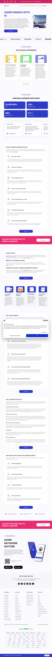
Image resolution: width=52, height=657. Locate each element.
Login (40, 5)
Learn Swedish (6, 606)
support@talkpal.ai (32, 580)
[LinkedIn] (30, 584)
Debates (16, 601)
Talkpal (24, 19)
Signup (37, 5)
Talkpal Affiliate (29, 604)
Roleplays (16, 598)
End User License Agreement (42, 611)
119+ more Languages (7, 619)
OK (37, 335)
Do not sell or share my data (15, 335)
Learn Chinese (6, 611)
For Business (28, 5)
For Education (33, 5)
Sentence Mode (17, 606)
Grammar (16, 595)
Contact (39, 601)
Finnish (20, 19)
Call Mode (16, 604)
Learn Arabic (6, 609)
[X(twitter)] (33, 584)
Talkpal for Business (30, 596)
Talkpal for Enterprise (30, 598)
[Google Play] (18, 567)
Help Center (40, 603)
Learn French (6, 598)
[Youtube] (25, 584)
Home (20, 5)
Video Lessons (17, 613)
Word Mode (17, 608)
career (7, 265)
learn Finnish (15, 151)
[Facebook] (27, 584)
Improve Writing (17, 619)
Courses (16, 596)
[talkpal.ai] (7, 6)
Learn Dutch (6, 604)
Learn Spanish (6, 596)
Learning (23, 5)
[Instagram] (19, 584)
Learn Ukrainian (6, 603)
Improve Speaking (18, 616)
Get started (11, 30)
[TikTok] (22, 584)
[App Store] (8, 567)
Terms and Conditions (41, 608)
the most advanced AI (26, 46)
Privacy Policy (40, 604)
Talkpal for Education (30, 595)
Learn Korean (6, 616)
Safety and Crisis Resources (42, 609)
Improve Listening (18, 614)
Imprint (39, 616)
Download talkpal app (10, 535)
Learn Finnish (6, 608)
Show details (43, 332)
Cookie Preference (41, 606)
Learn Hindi (6, 613)
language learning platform (11, 256)
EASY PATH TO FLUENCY (26, 94)
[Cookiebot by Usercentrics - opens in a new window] (43, 320)
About (39, 595)
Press (39, 598)
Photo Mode (17, 603)
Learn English (6, 595)
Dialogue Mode (17, 609)
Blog (38, 596)
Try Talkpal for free (26, 84)
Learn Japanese (6, 614)
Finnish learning (26, 257)
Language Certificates (18, 611)
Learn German (6, 601)
